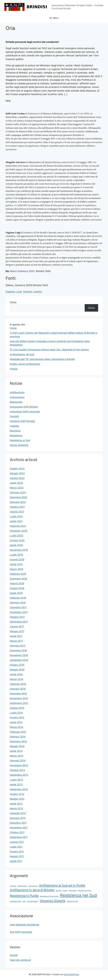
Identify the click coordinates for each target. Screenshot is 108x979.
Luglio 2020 (16, 535)
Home (13, 328)
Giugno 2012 (17, 794)
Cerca (13, 302)
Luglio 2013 (16, 779)
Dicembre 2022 (18, 497)
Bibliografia (16, 402)
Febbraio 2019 (18, 574)
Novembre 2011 (19, 827)
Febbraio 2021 (18, 526)
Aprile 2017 (16, 636)
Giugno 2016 (17, 664)
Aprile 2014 (16, 751)
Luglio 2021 (16, 516)
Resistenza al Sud (20, 440)
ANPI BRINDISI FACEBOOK (24, 924)
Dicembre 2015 (18, 693)
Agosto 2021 (17, 511)
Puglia (65, 890)
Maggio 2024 (17, 473)
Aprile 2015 (16, 722)
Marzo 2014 (16, 755)
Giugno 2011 (17, 851)
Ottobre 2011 (17, 832)
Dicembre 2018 (18, 578)
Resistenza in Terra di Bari (49, 896)
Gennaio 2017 (17, 645)
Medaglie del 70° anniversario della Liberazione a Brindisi (42, 359)
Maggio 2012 (17, 799)
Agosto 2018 (17, 583)
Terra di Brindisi (32, 901)
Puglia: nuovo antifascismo (25, 364)
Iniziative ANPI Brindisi (22, 421)
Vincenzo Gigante (52, 901)
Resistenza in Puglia (24, 895)
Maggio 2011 (17, 856)
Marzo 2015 (16, 727)
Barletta (58, 890)
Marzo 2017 (16, 641)
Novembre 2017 (19, 612)
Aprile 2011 (16, 861)
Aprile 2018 (16, 593)
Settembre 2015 (19, 703)
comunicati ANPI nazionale (25, 411)
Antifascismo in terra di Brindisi (32, 890)
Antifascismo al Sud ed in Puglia (62, 885)
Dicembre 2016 (18, 650)
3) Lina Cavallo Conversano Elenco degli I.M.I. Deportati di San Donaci (49, 349)
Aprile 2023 (16, 483)
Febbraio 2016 (18, 684)
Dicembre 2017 (18, 607)
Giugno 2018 (17, 588)
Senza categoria (19, 445)
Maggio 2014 (17, 746)
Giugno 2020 (17, 540)
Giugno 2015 (17, 717)
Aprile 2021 (16, 521)
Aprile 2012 (16, 803)
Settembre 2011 (19, 837)
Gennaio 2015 (17, 736)
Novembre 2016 (19, 655)
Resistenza (16, 435)
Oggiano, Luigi (14, 291)
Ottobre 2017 (17, 617)
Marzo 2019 (16, 569)
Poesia (13, 368)
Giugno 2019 (17, 559)
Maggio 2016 (17, 669)
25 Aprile (13, 886)
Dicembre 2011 (18, 822)
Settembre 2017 (19, 621)
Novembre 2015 (19, 698)
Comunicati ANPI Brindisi (24, 406)
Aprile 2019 (16, 564)
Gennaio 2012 (17, 818)
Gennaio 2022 (18, 502)
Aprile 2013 (16, 784)
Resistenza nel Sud (78, 895)
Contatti (14, 416)
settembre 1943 (15, 901)
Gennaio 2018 (17, 602)
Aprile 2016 (16, 674)
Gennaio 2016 (18, 688)
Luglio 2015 (16, 712)
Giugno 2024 (17, 468)
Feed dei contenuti (20, 960)
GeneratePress (71, 974)
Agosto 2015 (17, 708)
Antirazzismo (17, 397)
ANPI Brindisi (22, 886)
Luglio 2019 (16, 554)
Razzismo (15, 430)
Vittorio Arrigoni (72, 901)
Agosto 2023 (17, 478)
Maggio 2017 (17, 631)
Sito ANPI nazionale (21, 932)
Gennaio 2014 (18, 760)
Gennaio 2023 (18, 492)
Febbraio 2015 (18, 731)
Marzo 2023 (16, 487)
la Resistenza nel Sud (22, 354)
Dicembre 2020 (18, 530)
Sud (24, 901)
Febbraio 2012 (18, 813)
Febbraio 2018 (18, 597)
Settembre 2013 (19, 775)
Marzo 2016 (16, 679)
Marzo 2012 (16, 808)
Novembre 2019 (19, 550)
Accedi (14, 955)
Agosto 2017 (17, 626)
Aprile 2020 (16, 545)
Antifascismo (17, 392)
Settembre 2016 (19, 660)
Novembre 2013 (19, 765)
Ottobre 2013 (17, 770)
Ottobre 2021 (17, 506)
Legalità (14, 426)
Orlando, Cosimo (32, 291)
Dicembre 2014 (18, 741)
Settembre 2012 (19, 789)
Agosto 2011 (17, 842)
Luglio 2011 (16, 846)
